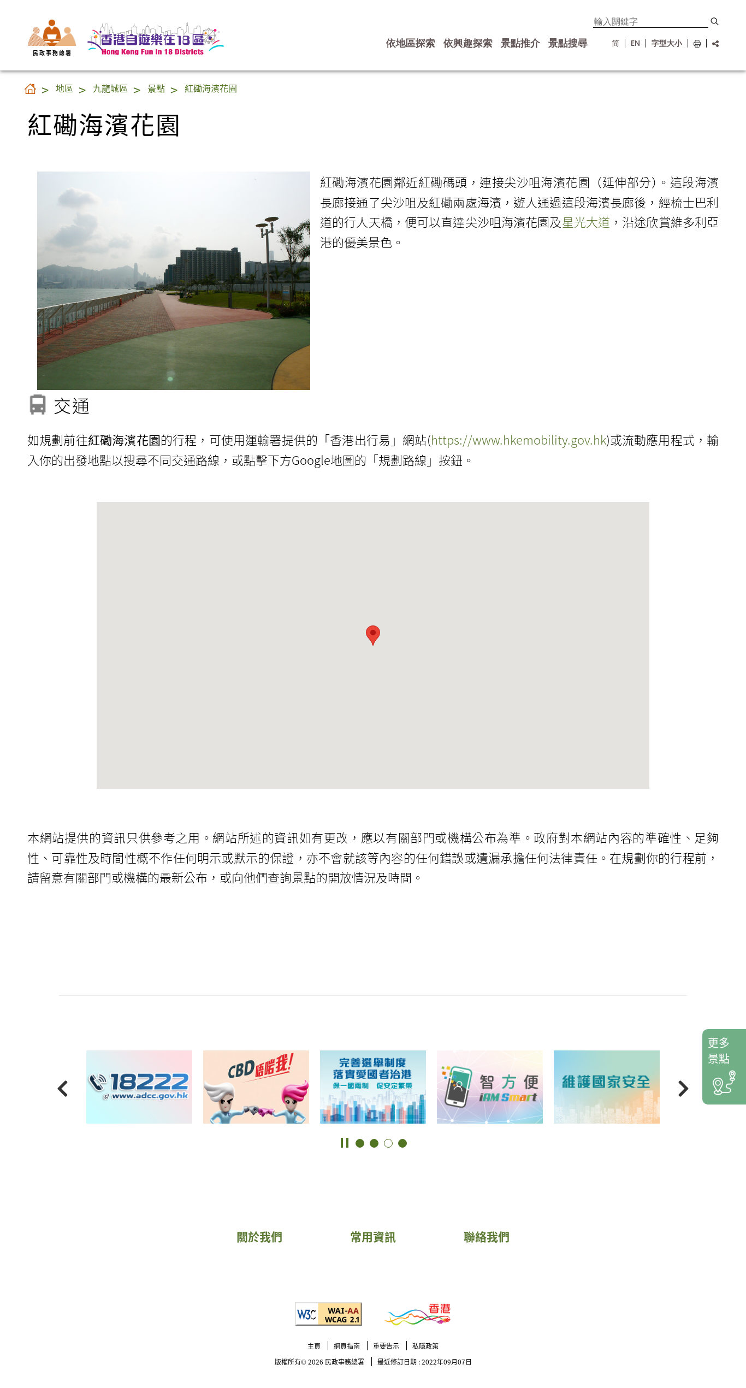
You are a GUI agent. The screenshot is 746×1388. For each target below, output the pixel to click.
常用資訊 (373, 1236)
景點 (156, 87)
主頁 (314, 1345)
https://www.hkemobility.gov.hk (518, 439)
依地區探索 (410, 43)
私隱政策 (425, 1345)
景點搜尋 (568, 43)
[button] (715, 21)
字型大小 (667, 43)
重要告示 (386, 1345)
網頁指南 (347, 1345)
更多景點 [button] (719, 1050)
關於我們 (259, 1236)
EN (635, 43)
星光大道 (586, 221)
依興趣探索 (468, 43)
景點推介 (520, 43)
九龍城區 (110, 87)
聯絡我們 (487, 1236)
